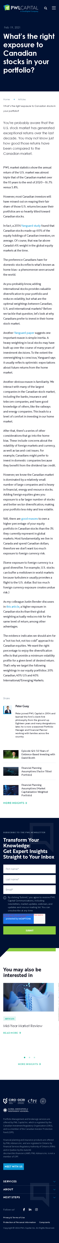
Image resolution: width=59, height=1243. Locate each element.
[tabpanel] (28, 1009)
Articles (22, 99)
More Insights (13, 803)
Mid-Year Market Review (22, 1026)
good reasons (29, 519)
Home (6, 99)
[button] (54, 8)
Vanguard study (31, 226)
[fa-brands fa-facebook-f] (24, 1209)
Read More (10, 1033)
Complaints (44, 1222)
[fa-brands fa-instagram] (36, 1209)
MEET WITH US (13, 1166)
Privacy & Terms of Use (14, 1217)
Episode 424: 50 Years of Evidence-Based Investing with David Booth (38, 754)
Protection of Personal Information (19, 1222)
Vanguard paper (24, 333)
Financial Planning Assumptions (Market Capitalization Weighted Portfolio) (34, 790)
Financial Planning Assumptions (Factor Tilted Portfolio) (36, 771)
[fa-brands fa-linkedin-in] (30, 1209)
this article (13, 606)
